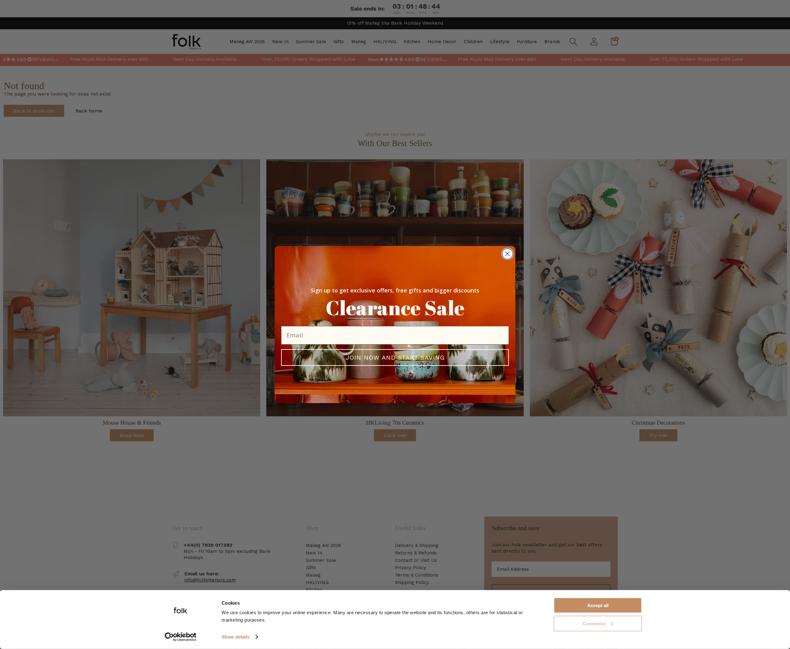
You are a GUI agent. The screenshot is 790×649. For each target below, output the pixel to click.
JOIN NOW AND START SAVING (395, 357)
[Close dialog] (507, 253)
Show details (236, 636)
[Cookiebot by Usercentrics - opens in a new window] (181, 637)
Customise (594, 623)
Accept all (598, 605)
